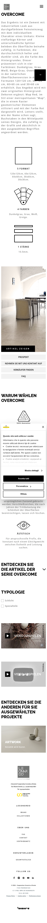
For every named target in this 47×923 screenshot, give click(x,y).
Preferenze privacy (35, 896)
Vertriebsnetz (23, 841)
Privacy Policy (10, 896)
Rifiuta (23, 494)
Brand (24, 812)
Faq (23, 376)
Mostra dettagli (32, 470)
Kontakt (23, 838)
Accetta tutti (23, 478)
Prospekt (23, 357)
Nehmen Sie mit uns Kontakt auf (23, 363)
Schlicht (9, 600)
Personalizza (22, 486)
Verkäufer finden (23, 370)
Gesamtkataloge (23, 860)
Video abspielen (27, 636)
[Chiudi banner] (43, 427)
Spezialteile (11, 606)
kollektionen (23, 816)
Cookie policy (22, 896)
